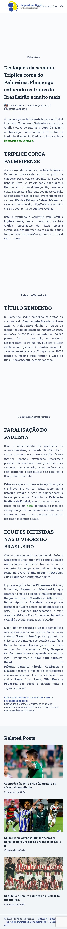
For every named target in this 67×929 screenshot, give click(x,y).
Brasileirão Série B (15, 109)
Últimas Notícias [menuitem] (48, 6)
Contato (43, 918)
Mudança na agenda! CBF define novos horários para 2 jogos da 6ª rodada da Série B (32, 841)
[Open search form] (61, 6)
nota (30, 505)
